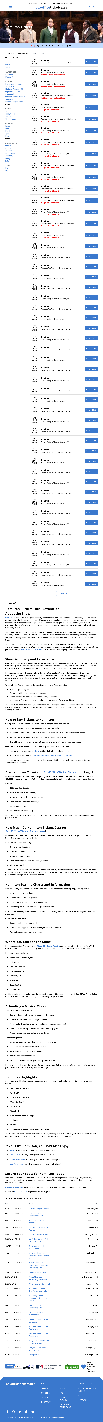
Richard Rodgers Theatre (39, 1208)
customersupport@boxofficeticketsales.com (52, 755)
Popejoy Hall (34, 1354)
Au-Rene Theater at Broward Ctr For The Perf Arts (39, 1255)
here (37, 751)
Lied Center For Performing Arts (35, 1306)
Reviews (82, 1400)
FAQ (61, 1393)
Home (43, 1384)
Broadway (46, 1402)
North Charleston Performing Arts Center (38, 1278)
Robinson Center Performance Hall (36, 1214)
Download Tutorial (65, 1398)
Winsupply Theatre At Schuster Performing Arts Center (39, 1298)
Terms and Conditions (65, 1405)
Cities (62, 1384)
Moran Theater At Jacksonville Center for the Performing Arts (39, 1265)
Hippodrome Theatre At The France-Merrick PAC (39, 1289)
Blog (80, 1404)
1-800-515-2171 (21, 1192)
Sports (44, 1388)
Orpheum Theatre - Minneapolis (37, 1313)
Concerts (45, 1393)
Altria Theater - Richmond (39, 1284)
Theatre (45, 1397)
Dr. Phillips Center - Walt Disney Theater (38, 1240)
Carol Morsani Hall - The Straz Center (39, 1247)
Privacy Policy (85, 1384)
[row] (64, 61)
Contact (82, 1395)
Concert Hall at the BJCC (39, 1234)
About (63, 1388)
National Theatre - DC (38, 1272)
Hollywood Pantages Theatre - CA (37, 1348)
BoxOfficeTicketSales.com (63, 772)
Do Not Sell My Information (52, 1417)
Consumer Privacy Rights (87, 1389)
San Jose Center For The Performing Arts (39, 1341)
